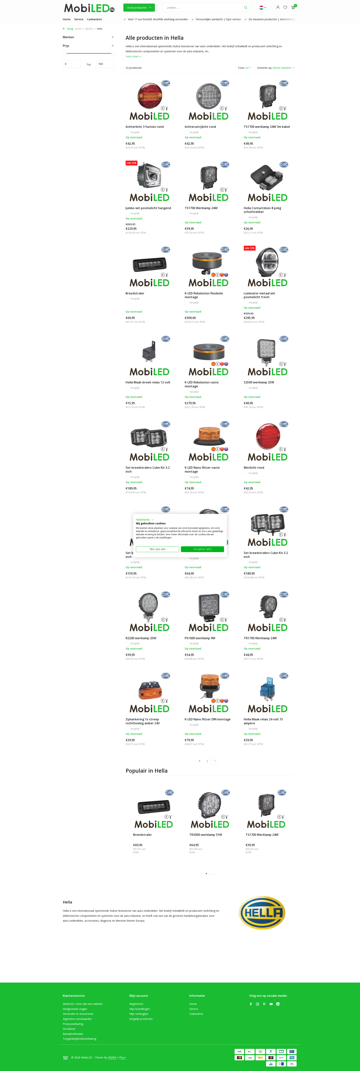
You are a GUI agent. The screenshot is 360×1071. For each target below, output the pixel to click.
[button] (145, 519)
